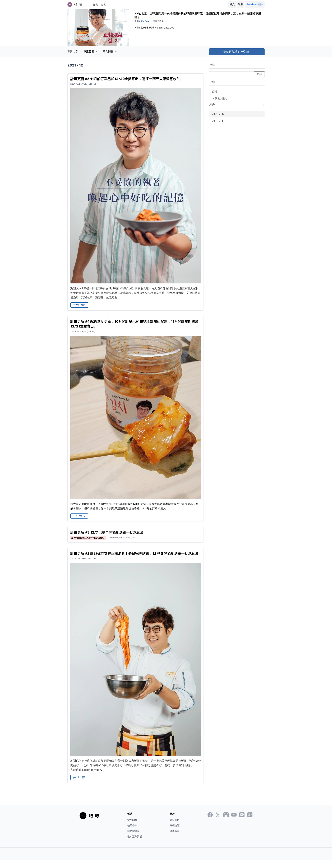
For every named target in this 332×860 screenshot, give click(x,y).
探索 (95, 4)
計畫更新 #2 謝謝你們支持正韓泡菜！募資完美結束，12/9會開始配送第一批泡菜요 (134, 553)
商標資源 (174, 825)
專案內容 (72, 51)
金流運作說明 (134, 836)
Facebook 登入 (254, 4)
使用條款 (132, 825)
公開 (214, 91)
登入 (232, 4)
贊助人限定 (219, 98)
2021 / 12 (218, 114)
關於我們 (174, 820)
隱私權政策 (133, 831)
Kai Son (145, 21)
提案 (103, 4)
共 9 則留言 (79, 304)
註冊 (240, 4)
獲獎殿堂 (174, 831)
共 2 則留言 (79, 777)
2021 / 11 (218, 121)
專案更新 (90, 51)
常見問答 (110, 51)
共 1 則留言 (79, 515)
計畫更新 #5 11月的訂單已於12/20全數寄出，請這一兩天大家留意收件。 (126, 79)
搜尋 (212, 64)
